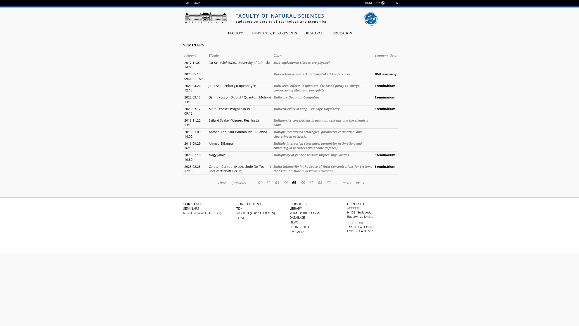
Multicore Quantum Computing (296, 97)
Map (370, 216)
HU (389, 3)
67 (311, 182)
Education (342, 33)
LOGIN (196, 3)
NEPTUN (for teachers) (202, 213)
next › (347, 182)
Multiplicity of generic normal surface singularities (311, 155)
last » (360, 182)
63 (277, 182)
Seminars (191, 208)
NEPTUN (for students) (255, 213)
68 (320, 182)
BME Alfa (297, 232)
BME (187, 3)
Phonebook (299, 227)
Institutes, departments (274, 33)
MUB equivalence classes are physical (301, 62)
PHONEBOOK (371, 3)
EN (396, 3)
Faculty (235, 33)
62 (268, 182)
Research (315, 33)
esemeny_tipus (386, 55)
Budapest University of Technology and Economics (281, 21)
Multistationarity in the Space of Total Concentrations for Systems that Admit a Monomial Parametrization (322, 168)
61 (260, 182)
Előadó (214, 55)
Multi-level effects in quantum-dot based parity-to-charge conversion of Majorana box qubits (316, 88)
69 (329, 182)
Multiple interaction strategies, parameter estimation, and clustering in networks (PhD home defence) (317, 145)
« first (221, 182)
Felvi (240, 218)
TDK (239, 208)
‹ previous (238, 182)
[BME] (205, 17)
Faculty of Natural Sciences (279, 15)
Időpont (190, 55)
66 (303, 182)
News (294, 222)
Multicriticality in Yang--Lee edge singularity (306, 109)
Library (296, 208)
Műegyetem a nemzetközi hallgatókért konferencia (311, 74)
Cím (276, 55)
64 (286, 182)
